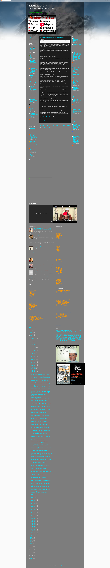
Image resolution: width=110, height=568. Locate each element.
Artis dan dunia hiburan (75, 331)
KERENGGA (36, 5)
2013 (31, 552)
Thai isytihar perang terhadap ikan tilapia (38, 469)
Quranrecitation (32, 323)
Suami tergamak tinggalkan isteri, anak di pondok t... (40, 398)
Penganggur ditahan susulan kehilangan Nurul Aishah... (41, 409)
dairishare (32, 148)
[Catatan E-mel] (53, 116)
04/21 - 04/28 (33, 512)
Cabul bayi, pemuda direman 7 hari (37, 397)
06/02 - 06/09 (33, 503)
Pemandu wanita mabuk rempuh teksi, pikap (76, 40)
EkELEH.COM (76, 74)
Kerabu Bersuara (76, 80)
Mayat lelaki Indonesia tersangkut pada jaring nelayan (40, 489)
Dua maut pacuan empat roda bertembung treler (40, 374)
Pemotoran (79, 337)
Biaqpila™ (32, 104)
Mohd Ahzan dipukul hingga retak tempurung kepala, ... (41, 373)
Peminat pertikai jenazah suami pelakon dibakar (39, 463)
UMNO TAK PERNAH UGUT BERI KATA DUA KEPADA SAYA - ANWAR (33, 71)
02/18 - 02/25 (33, 526)
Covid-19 (64, 336)
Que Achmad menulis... (32, 142)
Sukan (64, 337)
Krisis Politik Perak (61, 340)
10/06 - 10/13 (33, 355)
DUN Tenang (69, 336)
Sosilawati (73, 332)
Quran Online (31, 322)
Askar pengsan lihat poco (35, 451)
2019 (31, 543)
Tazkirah (79, 335)
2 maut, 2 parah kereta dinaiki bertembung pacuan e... (41, 403)
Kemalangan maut (59, 337)
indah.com (32, 75)
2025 (31, 334)
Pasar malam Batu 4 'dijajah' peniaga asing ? (39, 412)
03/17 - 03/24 (33, 520)
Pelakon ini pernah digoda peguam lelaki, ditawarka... (40, 391)
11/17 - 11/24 (33, 346)
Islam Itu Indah (76, 131)
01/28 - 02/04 (33, 530)
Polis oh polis (66, 331)
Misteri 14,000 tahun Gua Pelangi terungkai (39, 400)
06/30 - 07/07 (33, 497)
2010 (31, 556)
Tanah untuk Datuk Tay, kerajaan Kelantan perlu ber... (40, 380)
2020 (31, 541)
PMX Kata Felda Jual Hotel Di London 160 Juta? (33, 137)
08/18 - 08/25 (33, 365)
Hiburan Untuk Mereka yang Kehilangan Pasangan (77, 133)
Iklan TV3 (73, 338)
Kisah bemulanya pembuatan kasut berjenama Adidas (33, 150)
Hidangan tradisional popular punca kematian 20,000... (41, 454)
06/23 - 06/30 (33, 499)
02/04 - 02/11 (33, 529)
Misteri (60, 335)
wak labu (75, 124)
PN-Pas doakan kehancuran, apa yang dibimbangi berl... (41, 480)
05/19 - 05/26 (33, 506)
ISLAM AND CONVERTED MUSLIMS (75, 146)
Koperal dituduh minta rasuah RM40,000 (38, 394)
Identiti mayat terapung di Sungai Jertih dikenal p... (40, 427)
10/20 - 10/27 (33, 352)
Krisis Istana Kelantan (66, 332)
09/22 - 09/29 (33, 358)
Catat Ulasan (44, 120)
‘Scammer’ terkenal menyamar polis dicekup (39, 421)
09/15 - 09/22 (33, 359)
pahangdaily (75, 52)
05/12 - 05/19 (33, 508)
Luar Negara (59, 330)
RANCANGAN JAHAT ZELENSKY (77, 101)
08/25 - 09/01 (33, 364)
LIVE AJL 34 (32, 105)
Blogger (62, 565)
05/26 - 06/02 (33, 505)
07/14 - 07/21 (33, 494)
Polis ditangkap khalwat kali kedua (37, 407)
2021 (31, 540)
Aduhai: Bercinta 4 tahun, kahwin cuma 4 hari (39, 492)
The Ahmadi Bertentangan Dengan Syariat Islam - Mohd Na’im (77, 95)
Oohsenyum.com (33, 55)
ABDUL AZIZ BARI (71, 340)
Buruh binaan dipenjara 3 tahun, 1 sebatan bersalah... (40, 466)
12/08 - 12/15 (33, 341)
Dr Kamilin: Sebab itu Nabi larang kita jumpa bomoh (40, 401)
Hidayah (63, 335)
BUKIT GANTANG (62, 338)
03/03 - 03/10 (33, 523)
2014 (31, 550)
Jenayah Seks (75, 334)
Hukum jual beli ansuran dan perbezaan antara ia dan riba (33, 130)
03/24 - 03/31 (33, 518)
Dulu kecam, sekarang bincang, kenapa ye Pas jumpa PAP (41, 379)
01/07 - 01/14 (33, 535)
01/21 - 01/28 (33, 532)
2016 (31, 547)
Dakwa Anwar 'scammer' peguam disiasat (38, 468)
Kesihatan (62, 334)
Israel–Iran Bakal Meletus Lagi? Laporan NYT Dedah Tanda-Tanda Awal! (77, 83)
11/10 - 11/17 (33, 347)
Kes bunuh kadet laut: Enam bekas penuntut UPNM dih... (41, 459)
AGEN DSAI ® (76, 67)
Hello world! (32, 155)
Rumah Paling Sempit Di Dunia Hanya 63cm (33, 57)
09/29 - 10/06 (33, 356)
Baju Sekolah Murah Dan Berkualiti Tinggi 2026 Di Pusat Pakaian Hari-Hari (33, 144)
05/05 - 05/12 (33, 509)
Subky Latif (58, 332)
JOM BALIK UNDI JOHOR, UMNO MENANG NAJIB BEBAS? (76, 70)
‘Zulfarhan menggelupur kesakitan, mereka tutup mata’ (41, 447)
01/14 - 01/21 (33, 533)
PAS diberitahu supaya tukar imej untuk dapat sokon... (40, 450)
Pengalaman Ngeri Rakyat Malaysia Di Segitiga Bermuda (40, 241)
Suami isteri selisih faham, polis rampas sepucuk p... (40, 477)
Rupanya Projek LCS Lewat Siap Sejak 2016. (76, 106)
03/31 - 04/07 (33, 517)
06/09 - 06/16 (33, 502)
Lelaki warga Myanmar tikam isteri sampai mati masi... (41, 491)
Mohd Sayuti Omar (69, 330)
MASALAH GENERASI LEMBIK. (33, 89)
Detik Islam (32, 80)
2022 (31, 538)
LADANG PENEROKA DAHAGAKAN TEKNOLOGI (34, 115)
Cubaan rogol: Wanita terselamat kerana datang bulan (41, 383)
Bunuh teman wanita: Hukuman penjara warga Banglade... (41, 448)
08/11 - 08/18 (33, 367)
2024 (31, 335)
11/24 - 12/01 (33, 344)
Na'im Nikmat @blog (32, 87)
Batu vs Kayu (32, 99)
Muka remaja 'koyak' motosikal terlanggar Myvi (39, 441)
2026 (31, 332)
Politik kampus (74, 337)
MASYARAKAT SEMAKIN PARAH (76, 137)
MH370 (79, 334)
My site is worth (32, 47)
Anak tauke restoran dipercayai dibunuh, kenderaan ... (41, 406)
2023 (31, 537)
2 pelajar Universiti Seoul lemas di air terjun (39, 433)
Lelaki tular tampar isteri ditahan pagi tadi (33, 63)
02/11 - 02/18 (33, 527)
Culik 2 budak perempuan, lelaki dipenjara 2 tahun (40, 415)
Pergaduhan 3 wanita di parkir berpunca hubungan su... (41, 486)
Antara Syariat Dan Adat (61, 341)
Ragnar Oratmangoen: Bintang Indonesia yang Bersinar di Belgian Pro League (77, 76)
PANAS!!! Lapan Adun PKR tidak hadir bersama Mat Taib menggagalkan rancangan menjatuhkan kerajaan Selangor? (40, 252)
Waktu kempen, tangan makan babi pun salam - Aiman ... (41, 453)
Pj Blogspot (75, 87)
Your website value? (32, 49)
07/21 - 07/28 (33, 371)
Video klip (58, 336)
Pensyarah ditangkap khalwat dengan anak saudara (40, 456)
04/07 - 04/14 (33, 515)
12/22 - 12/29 (33, 338)
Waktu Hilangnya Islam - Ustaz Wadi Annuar (33, 82)
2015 (31, 549)
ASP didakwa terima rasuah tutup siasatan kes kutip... (40, 435)
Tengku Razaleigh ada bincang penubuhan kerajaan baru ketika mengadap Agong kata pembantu (34, 95)
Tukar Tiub (75, 99)
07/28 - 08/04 (33, 370)
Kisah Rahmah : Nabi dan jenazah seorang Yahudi (33, 109)
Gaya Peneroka (33, 113)
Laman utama (55, 125)
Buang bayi (69, 338)
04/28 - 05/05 (33, 511)
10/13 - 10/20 (33, 353)
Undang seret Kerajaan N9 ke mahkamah (75, 120)
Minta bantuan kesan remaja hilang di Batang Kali (40, 424)
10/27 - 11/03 (33, 350)
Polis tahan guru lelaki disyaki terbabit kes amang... (40, 382)
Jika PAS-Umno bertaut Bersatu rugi (37, 439)
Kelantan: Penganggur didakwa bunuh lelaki (39, 418)
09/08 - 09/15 (33, 361)
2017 (31, 546)
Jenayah (57, 335)
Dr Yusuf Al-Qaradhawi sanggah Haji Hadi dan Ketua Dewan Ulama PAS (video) (43, 271)
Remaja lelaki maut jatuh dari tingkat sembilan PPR (40, 404)
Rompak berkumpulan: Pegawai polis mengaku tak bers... (41, 413)
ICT (61, 336)
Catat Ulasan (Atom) (47, 127)
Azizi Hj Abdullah (68, 339)
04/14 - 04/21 (33, 514)
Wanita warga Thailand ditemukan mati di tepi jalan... (40, 488)
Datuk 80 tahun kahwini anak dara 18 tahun (39, 474)
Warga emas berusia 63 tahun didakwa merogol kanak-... (41, 471)
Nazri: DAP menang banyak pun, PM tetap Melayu (33, 77)
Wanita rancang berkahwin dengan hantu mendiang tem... (41, 457)
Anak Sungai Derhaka (75, 92)
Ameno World (76, 104)
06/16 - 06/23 (33, 500)
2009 (31, 558)
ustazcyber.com (33, 128)
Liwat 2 (57, 334)
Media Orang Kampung (32, 61)
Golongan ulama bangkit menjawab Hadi (76, 64)
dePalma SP (32, 154)
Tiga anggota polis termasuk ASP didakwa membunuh (40, 442)
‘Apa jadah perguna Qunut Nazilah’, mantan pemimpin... (41, 430)
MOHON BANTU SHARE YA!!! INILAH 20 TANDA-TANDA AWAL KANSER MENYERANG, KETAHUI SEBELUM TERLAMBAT (43, 229)
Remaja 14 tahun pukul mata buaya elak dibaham (40, 432)
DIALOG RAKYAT (76, 109)
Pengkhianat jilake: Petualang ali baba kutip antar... (40, 465)
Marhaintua (66, 340)
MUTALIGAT (32, 68)
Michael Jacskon (76, 340)
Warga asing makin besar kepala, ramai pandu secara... (41, 483)
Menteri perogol (68, 337)
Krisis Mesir (67, 335)
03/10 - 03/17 (33, 521)
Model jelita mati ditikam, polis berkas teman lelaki (40, 392)
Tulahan (31, 107)
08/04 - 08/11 (33, 368)
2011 (31, 555)
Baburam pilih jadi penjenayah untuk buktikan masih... (40, 385)
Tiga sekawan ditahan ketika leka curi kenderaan (40, 444)
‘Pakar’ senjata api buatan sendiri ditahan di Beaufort (77, 111)
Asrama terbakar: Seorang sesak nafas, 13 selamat (40, 388)
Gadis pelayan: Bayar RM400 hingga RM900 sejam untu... (41, 376)
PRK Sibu (75, 336)
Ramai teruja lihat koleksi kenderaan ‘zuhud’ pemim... (40, 445)
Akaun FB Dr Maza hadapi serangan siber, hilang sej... (41, 395)
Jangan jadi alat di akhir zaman (76, 89)
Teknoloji (57, 338)
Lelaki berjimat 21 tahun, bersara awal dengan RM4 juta (52, 37)
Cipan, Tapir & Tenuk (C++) (33, 135)
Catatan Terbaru (44, 125)
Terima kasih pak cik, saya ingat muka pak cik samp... (40, 389)
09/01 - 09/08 (33, 362)
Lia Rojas (74, 147)
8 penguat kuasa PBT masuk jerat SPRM (38, 462)
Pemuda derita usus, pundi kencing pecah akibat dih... (41, 377)
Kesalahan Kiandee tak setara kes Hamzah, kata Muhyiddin (76, 127)
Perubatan (79, 336)
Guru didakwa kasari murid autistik (37, 438)
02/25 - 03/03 (33, 524)
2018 (31, 544)
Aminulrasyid (78, 332)
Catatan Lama (66, 125)
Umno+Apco (73, 339)
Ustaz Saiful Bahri (68, 334)
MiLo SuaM (32, 92)
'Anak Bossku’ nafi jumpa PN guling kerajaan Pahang (40, 460)
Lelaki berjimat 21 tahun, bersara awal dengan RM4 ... (41, 436)
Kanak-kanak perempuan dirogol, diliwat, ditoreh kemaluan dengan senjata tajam (76, 140)
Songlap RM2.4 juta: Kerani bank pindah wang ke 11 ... (41, 386)
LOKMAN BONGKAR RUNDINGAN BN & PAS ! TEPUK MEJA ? (76, 48)
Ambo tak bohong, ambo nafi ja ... (33, 121)
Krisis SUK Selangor (74, 335)
